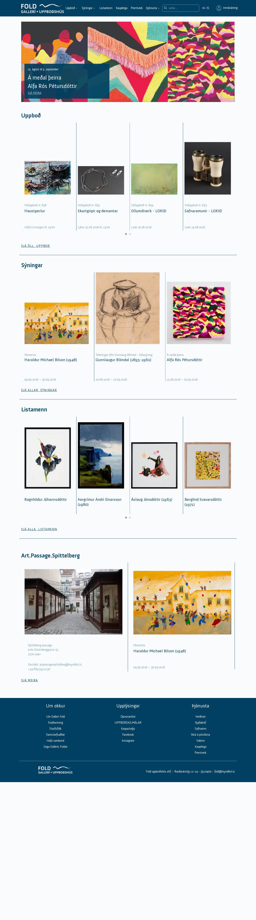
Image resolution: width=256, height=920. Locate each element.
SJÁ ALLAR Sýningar (39, 390)
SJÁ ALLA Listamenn (39, 529)
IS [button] (205, 8)
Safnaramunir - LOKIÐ (203, 210)
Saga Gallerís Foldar (55, 746)
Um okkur (55, 706)
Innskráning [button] (230, 8)
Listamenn (105, 8)
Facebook (128, 734)
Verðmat (200, 716)
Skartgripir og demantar (98, 210)
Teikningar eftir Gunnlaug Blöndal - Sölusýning (124, 355)
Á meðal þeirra (175, 355)
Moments (30, 355)
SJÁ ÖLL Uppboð (35, 246)
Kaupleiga (121, 8)
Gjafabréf (200, 722)
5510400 (206, 771)
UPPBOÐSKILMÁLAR (128, 722)
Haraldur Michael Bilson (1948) (50, 359)
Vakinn (200, 740)
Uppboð (70, 8)
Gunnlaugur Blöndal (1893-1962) (123, 359)
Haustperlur (34, 210)
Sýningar (87, 8)
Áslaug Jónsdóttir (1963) (151, 499)
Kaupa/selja (128, 728)
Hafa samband (55, 740)
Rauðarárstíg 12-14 (186, 771)
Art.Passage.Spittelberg (50, 555)
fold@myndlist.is (224, 771)
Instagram (128, 740)
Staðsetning (55, 722)
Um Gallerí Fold (55, 716)
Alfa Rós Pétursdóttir (184, 359)
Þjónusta (151, 8)
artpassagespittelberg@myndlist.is (61, 664)
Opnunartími (128, 716)
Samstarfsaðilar (55, 734)
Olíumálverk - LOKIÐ (148, 210)
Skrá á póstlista (200, 734)
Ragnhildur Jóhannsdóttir (45, 499)
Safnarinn (200, 728)
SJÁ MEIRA (34, 93)
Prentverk (137, 8)
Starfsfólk (55, 728)
